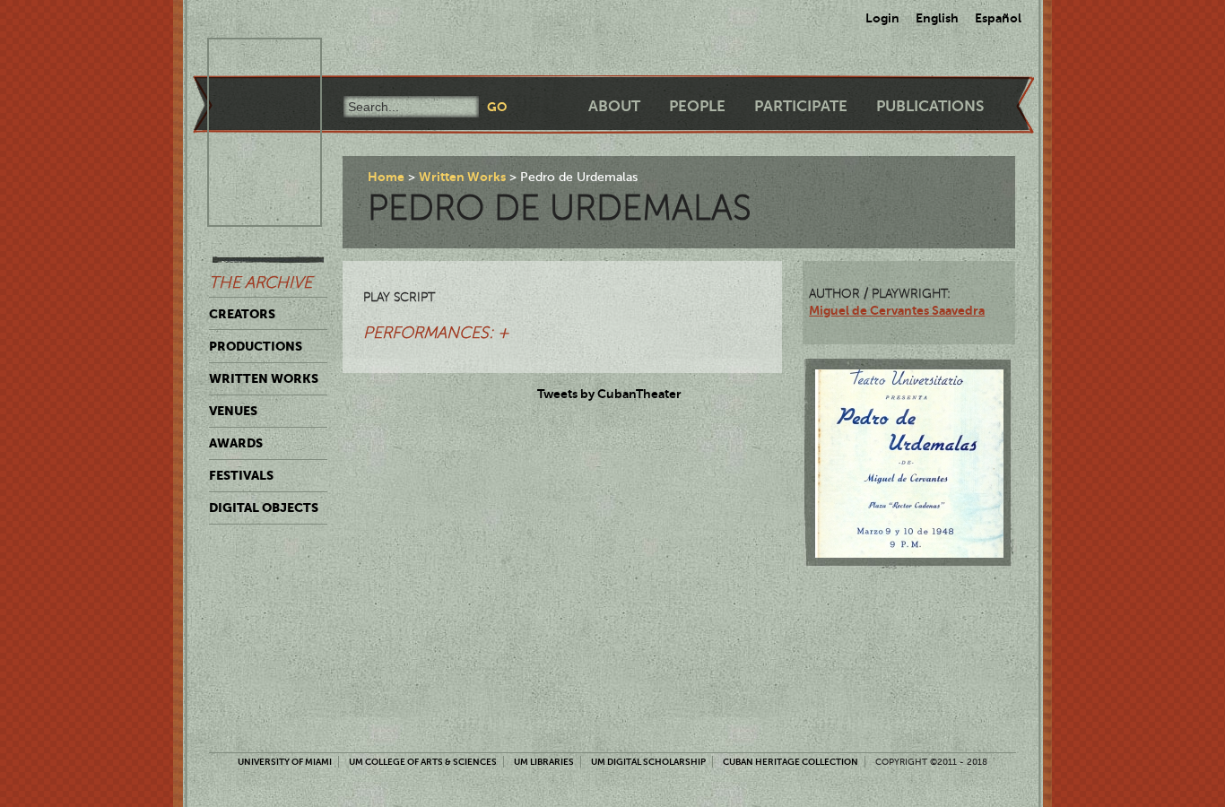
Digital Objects (263, 507)
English (937, 18)
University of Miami (285, 762)
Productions (255, 346)
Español (998, 18)
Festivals (241, 475)
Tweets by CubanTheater (609, 393)
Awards (236, 443)
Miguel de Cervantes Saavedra (897, 310)
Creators (242, 314)
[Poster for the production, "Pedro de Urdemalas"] (909, 463)
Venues (233, 411)
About (614, 106)
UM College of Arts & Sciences (423, 762)
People (697, 106)
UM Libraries (544, 762)
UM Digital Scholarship (648, 762)
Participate (800, 106)
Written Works (263, 378)
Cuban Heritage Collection (790, 762)
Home (386, 176)
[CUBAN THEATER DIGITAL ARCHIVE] (248, 59)
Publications (930, 106)
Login (882, 18)
